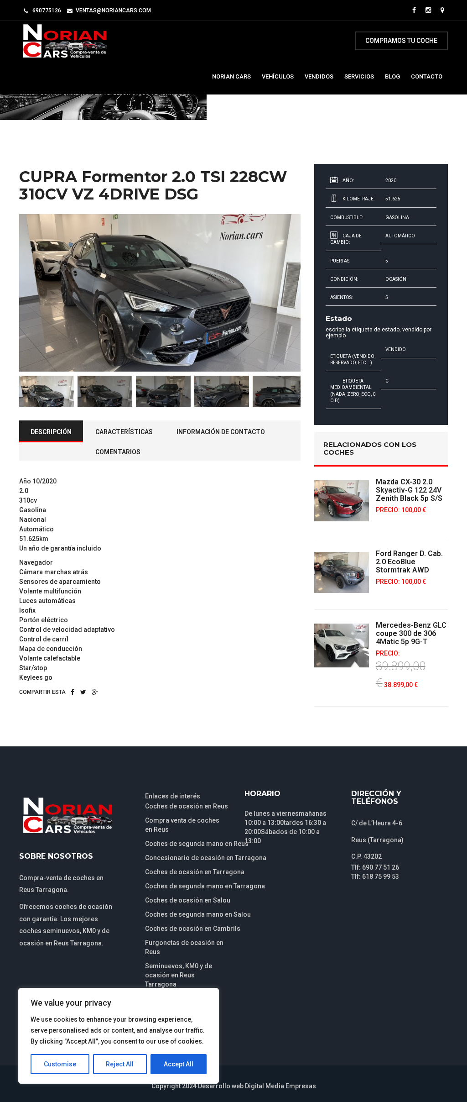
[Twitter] (83, 692)
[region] (118, 1036)
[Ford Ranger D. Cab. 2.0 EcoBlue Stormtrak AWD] (341, 572)
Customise (60, 1064)
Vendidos (319, 76)
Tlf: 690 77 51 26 (375, 867)
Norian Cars (231, 76)
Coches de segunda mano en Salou (198, 914)
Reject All (120, 1064)
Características (124, 432)
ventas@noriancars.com (113, 10)
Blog (392, 76)
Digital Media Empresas (280, 1086)
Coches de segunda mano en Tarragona (205, 886)
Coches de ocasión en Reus (186, 806)
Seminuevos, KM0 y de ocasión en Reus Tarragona (178, 975)
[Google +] (95, 692)
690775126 (46, 10)
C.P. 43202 (366, 856)
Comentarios (117, 452)
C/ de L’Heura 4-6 (376, 823)
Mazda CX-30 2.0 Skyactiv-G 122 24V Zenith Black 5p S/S (409, 490)
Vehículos (278, 76)
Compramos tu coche (401, 40)
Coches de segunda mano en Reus (197, 843)
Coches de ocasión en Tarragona (194, 872)
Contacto (426, 76)
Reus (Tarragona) (377, 840)
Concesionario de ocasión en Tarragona (205, 857)
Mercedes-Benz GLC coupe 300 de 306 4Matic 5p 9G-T (411, 633)
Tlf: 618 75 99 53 (375, 876)
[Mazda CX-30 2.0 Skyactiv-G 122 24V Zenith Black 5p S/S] (341, 500)
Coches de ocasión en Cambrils (192, 928)
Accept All (178, 1064)
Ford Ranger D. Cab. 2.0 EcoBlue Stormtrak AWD (409, 561)
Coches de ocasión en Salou (187, 900)
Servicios (359, 76)
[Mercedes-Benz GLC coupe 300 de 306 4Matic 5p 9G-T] (341, 645)
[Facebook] (72, 692)
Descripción (51, 432)
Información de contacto (220, 432)
